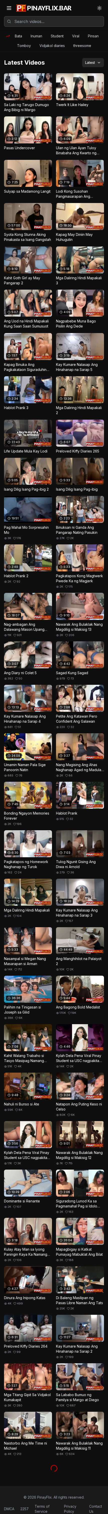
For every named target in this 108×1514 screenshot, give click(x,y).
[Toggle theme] (99, 8)
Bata (18, 36)
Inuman (36, 36)
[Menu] (9, 8)
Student (57, 36)
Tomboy (24, 45)
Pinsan (93, 36)
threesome (82, 45)
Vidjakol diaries (52, 45)
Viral (75, 36)
